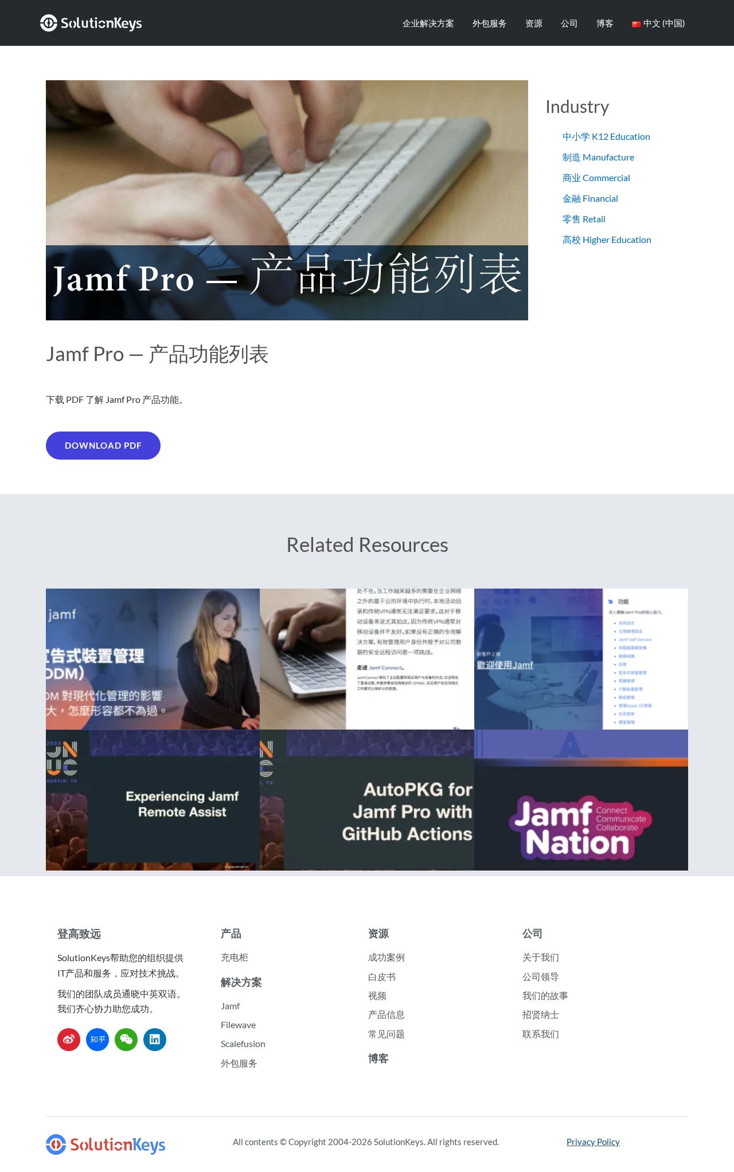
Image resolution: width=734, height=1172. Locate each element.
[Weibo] (68, 1039)
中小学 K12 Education (606, 136)
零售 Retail (584, 218)
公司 (569, 23)
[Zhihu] (97, 1039)
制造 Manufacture (598, 156)
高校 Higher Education (607, 239)
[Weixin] (126, 1039)
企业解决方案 (428, 23)
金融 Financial (590, 198)
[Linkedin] (154, 1039)
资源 (533, 23)
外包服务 (490, 23)
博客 (605, 23)
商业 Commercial (596, 177)
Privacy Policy (593, 1141)
